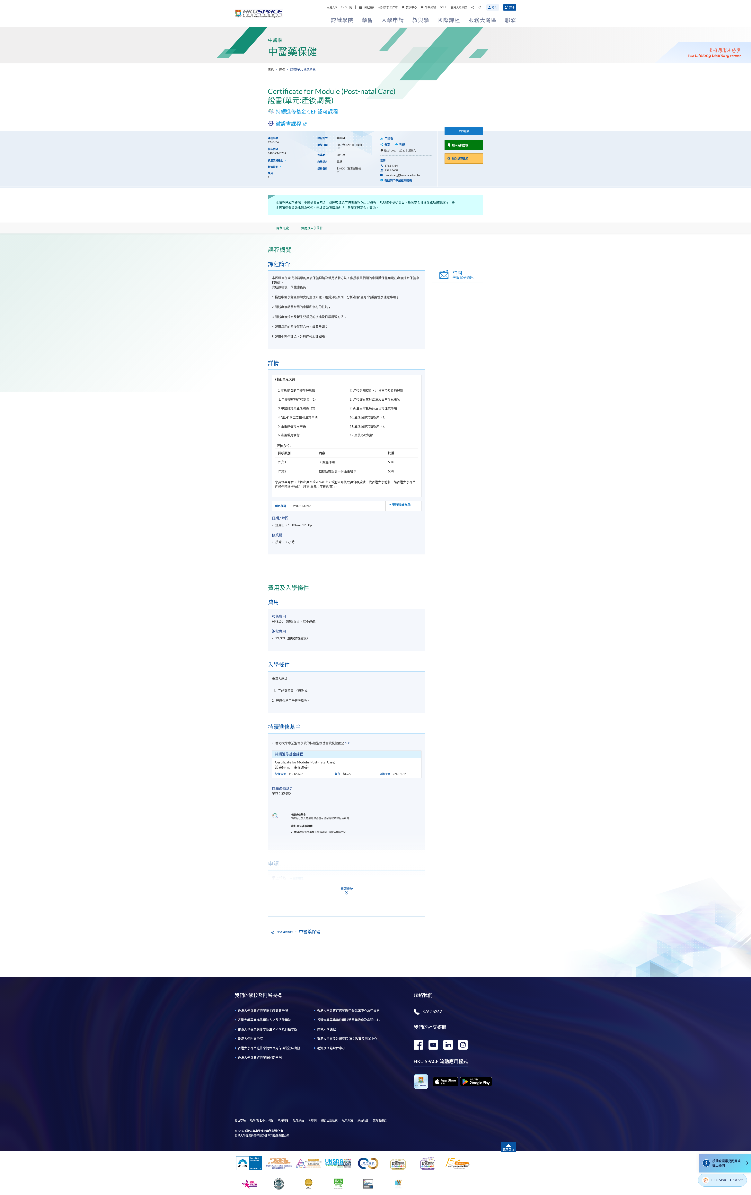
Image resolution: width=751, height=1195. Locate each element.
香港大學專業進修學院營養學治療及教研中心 (348, 1020)
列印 (402, 144)
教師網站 (298, 1120)
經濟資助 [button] (273, 166)
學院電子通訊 (462, 275)
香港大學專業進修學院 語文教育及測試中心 (347, 1038)
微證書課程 (288, 124)
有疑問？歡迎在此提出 (398, 180)
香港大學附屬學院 (250, 1038)
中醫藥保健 (292, 51)
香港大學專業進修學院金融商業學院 (263, 1010)
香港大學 (332, 7)
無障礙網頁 (380, 1120)
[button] (480, 7)
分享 (387, 144)
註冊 (512, 7)
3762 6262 (432, 1011)
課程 (282, 69)
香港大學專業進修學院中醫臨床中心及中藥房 (348, 1010)
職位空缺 (240, 1120)
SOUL (443, 7)
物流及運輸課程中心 (331, 1048)
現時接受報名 (401, 504)
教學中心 (411, 7)
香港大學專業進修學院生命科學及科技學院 (267, 1029)
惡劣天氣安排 (459, 7)
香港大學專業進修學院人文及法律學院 (264, 1020)
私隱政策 (347, 1120)
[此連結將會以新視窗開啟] (445, 1081)
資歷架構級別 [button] (276, 160)
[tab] (346, 249)
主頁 (271, 69)
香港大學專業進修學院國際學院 (260, 1057)
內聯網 (312, 1120)
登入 (494, 7)
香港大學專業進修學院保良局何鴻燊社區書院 (269, 1048)
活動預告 (369, 7)
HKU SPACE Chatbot (727, 1180)
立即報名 (463, 131)
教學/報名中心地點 (261, 1120)
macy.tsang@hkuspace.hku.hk (402, 175)
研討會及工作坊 (388, 7)
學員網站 (430, 7)
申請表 (389, 138)
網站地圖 (363, 1120)
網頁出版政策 (329, 1120)
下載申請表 (296, 888)
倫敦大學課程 (326, 1029)
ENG (344, 7)
